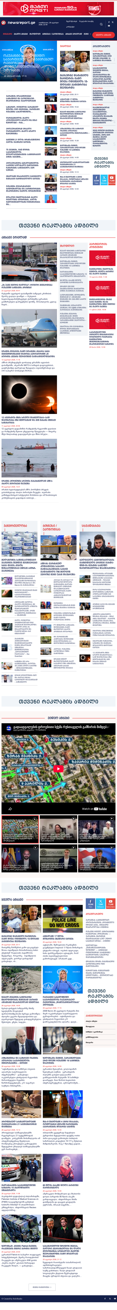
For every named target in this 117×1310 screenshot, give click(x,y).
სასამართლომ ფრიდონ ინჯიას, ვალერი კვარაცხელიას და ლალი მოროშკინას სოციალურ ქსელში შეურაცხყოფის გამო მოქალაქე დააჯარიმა (103, 76)
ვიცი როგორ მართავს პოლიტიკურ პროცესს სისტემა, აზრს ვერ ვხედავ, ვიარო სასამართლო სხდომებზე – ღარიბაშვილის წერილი (103, 138)
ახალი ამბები (65, 92)
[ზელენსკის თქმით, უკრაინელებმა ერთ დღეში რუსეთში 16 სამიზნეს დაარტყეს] (63, 1040)
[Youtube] (109, 26)
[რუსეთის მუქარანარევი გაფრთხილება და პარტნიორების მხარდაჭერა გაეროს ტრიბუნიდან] (51, 188)
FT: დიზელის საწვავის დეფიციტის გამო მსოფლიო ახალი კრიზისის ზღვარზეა (64, 628)
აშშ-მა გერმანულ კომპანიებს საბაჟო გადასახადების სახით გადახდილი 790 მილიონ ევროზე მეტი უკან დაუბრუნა (58, 569)
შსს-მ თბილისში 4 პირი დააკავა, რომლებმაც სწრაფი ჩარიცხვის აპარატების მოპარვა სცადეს (74, 180)
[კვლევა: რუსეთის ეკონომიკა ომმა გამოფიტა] (46, 651)
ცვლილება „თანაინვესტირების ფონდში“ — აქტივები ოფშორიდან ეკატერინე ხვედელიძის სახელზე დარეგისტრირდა (98, 951)
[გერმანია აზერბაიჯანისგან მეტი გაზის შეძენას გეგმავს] (46, 605)
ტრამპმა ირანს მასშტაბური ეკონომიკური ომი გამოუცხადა (100, 963)
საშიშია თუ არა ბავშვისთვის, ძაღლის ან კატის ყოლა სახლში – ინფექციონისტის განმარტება (26, 665)
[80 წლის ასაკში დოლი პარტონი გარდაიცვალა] (63, 1168)
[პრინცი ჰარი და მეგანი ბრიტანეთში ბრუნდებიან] (85, 606)
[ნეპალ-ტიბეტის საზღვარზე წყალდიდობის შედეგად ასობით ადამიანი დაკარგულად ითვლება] (21, 980)
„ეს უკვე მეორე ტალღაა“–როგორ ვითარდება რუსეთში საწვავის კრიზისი (27, 286)
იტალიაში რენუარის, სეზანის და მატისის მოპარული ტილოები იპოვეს (103, 644)
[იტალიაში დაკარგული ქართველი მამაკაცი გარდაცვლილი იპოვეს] (51, 178)
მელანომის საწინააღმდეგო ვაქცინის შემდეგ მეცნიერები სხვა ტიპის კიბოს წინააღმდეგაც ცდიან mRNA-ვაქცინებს (19, 565)
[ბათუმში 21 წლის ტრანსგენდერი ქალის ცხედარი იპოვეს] (51, 141)
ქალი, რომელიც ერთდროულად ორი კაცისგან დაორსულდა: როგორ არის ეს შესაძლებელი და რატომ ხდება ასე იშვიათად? (26, 626)
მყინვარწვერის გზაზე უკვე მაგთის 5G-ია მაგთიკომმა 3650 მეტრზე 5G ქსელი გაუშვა (102, 303)
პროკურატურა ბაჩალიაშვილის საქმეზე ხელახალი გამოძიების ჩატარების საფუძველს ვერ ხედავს (22, 166)
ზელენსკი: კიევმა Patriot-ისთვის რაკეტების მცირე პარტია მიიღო (20, 1247)
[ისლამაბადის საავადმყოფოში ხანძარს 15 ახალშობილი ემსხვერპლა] (21, 1168)
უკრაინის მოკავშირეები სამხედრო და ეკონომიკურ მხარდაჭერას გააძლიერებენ (21, 98)
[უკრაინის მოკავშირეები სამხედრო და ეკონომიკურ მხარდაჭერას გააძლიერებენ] (51, 97)
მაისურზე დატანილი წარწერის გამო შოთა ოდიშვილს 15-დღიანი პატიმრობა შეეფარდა (74, 81)
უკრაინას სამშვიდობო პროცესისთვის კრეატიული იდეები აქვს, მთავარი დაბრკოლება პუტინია (100, 923)
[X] (112, 22)
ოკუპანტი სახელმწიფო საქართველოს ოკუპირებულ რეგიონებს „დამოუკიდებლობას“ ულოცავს (61, 1001)
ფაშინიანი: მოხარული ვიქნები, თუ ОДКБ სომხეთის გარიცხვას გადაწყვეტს (73, 307)
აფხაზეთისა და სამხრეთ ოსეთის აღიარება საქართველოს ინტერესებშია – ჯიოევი (74, 132)
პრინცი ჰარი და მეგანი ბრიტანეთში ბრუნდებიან (104, 606)
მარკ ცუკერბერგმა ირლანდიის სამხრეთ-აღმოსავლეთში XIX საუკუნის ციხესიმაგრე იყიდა (103, 594)
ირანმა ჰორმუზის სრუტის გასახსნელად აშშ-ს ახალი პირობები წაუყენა (27, 482)
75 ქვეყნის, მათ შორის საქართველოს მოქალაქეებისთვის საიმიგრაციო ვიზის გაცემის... (23, 153)
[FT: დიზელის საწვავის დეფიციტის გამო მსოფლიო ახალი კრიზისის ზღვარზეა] (46, 628)
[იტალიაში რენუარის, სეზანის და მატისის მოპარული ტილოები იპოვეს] (85, 644)
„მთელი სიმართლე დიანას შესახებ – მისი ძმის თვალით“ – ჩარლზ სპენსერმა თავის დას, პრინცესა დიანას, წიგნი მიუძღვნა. (104, 619)
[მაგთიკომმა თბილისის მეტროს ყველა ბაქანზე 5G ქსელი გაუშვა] (102, 258)
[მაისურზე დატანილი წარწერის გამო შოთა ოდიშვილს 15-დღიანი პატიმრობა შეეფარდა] (75, 61)
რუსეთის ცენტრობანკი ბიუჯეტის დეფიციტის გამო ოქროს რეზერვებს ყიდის (64, 616)
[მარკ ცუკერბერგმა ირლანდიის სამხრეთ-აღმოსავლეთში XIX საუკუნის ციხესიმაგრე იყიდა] (85, 594)
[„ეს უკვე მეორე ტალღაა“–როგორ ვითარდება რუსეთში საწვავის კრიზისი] (29, 262)
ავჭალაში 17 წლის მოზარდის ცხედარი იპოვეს (73, 100)
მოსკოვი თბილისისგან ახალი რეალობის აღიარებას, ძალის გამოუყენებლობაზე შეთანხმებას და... (23, 200)
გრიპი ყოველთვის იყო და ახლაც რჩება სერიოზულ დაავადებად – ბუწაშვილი (26, 678)
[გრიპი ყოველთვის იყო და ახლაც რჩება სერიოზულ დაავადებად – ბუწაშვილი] (7, 678)
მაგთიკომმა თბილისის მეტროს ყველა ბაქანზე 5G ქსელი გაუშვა (101, 271)
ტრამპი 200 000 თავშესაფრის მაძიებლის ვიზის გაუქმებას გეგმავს (72, 288)
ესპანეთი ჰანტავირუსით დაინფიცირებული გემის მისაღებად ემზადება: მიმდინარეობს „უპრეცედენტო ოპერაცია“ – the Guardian (23, 647)
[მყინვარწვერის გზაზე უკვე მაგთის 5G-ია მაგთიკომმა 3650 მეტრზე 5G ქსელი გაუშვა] (102, 288)
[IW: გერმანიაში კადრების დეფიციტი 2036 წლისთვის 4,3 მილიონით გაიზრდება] (46, 640)
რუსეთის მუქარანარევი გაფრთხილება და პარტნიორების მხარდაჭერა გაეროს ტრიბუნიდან (23, 188)
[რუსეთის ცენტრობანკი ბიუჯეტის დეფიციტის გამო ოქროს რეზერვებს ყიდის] (46, 616)
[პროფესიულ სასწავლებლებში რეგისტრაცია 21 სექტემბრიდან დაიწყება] (21, 1104)
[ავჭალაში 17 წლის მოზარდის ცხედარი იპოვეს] (63, 919)
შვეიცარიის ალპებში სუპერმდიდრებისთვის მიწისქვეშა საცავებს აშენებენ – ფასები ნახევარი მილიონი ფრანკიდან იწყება (103, 579)
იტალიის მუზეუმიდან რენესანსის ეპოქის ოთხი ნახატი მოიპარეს (104, 633)
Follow (104, 176)
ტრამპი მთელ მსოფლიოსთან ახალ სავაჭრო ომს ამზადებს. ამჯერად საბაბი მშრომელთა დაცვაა (65, 663)
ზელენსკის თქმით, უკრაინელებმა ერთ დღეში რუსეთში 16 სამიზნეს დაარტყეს (72, 148)
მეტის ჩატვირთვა (41, 1287)
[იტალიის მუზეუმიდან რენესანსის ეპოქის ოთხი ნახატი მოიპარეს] (85, 633)
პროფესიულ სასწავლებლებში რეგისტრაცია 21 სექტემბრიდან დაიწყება (74, 164)
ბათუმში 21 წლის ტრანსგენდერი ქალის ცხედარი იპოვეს (23, 140)
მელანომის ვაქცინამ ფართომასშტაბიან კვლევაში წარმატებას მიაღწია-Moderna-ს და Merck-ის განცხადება (25, 580)
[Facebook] (109, 22)
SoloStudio (17, 1299)
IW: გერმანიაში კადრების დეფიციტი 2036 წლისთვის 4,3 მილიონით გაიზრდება (64, 640)
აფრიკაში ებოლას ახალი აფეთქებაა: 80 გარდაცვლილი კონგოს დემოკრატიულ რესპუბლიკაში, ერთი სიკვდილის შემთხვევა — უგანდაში (26, 608)
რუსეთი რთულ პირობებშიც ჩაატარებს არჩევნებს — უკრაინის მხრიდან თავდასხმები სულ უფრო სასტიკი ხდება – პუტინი (100, 936)
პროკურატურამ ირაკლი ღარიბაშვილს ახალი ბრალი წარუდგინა (21, 131)
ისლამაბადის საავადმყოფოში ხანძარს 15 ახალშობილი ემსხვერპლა (73, 274)
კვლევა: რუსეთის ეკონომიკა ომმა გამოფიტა (62, 651)
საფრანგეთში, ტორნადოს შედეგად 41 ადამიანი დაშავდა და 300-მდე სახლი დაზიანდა (73, 298)
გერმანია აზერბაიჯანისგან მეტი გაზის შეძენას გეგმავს (64, 605)
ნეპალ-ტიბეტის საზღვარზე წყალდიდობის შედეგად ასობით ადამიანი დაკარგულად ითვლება (73, 115)
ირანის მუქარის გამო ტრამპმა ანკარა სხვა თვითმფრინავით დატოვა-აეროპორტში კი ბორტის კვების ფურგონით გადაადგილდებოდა (28, 354)
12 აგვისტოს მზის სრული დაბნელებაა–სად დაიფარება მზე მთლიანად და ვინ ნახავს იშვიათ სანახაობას (29, 420)
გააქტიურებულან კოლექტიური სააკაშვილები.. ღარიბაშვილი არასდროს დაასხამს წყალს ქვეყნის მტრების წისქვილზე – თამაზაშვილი (103, 115)
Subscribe (110, 899)
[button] (101, 24)
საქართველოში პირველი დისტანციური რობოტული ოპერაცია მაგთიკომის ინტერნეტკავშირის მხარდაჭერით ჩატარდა (101, 338)
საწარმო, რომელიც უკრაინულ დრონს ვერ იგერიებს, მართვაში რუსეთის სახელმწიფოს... (23, 109)
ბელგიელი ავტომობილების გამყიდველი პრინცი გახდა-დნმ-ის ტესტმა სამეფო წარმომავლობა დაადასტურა (97, 564)
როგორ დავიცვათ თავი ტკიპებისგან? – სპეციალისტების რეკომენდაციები (26, 593)
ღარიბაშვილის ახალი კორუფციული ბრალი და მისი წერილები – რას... (21, 120)
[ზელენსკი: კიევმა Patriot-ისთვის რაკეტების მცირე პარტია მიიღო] (21, 1228)
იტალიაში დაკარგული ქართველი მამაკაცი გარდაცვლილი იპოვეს (23, 177)
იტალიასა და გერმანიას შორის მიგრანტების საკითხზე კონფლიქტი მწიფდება (71, 329)
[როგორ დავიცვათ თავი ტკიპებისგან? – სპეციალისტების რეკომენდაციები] (7, 593)
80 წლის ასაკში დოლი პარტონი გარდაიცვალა (71, 281)
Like (96, 176)
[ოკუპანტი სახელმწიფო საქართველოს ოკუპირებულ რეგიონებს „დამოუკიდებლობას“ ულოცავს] (63, 980)
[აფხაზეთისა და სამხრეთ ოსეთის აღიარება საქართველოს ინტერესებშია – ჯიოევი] (21, 1040)
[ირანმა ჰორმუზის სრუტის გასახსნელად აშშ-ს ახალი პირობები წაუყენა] (29, 458)
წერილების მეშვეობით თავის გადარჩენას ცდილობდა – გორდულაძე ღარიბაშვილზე (99, 974)
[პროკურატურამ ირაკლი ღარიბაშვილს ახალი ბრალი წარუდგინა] (51, 130)
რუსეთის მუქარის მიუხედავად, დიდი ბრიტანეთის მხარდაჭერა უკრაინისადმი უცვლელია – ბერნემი (73, 318)
